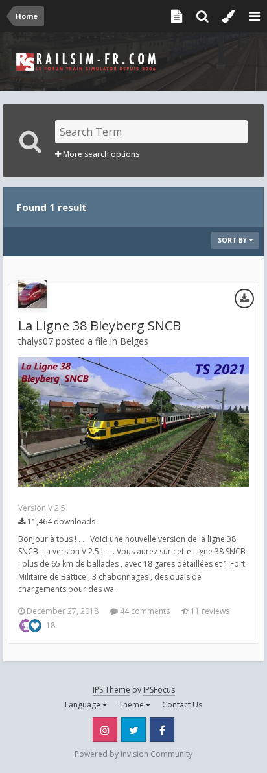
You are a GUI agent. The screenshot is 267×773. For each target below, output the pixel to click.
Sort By (233, 240)
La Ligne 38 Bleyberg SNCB (99, 325)
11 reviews (209, 611)
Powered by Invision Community (133, 753)
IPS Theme (111, 689)
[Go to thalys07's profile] (32, 294)
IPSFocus (159, 689)
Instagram (105, 729)
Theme (132, 704)
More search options (100, 154)
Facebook (162, 729)
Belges (134, 341)
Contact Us (182, 704)
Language (83, 704)
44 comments (144, 611)
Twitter (133, 729)
